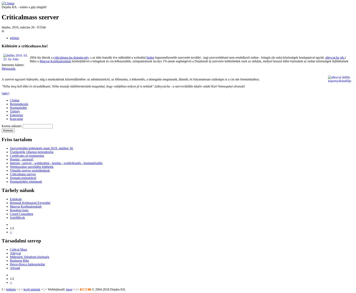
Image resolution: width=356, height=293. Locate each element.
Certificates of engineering (27, 155)
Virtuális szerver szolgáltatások (30, 170)
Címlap (14, 100)
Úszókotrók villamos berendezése (32, 152)
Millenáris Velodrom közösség (29, 257)
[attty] (5, 93)
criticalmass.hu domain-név (71, 57)
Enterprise (16, 115)
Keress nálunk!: (12, 126)
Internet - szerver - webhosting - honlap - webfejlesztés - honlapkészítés (56, 163)
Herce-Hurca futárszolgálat (27, 264)
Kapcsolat (16, 119)
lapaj (69, 289)
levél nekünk (31, 289)
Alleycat (15, 253)
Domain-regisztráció (23, 178)
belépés (11, 289)
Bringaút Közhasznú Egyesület (30, 203)
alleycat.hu (332, 57)
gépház (14, 38)
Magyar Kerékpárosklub (55, 61)
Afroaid (15, 268)
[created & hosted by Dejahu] (85, 289)
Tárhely (15, 111)
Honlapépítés (18, 107)
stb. (342, 57)
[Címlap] (8, 3)
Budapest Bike (19, 260)
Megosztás (8, 68)
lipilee (150, 57)
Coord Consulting (21, 214)
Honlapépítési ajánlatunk (26, 181)
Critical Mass (18, 249)
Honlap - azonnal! (21, 159)
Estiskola (16, 199)
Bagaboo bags (19, 210)
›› (11, 232)
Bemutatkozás (19, 104)
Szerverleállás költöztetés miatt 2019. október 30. (42, 148)
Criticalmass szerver (23, 174)
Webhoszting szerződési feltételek (32, 167)
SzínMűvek (17, 217)
